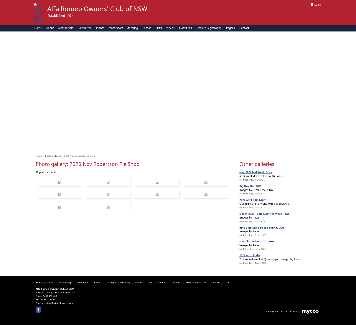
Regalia (230, 28)
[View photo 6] (108, 195)
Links (159, 28)
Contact (244, 28)
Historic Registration (209, 28)
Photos (146, 28)
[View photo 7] (157, 195)
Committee (85, 28)
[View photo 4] (206, 183)
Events (100, 28)
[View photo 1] (59, 183)
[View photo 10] (108, 207)
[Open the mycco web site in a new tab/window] (310, 312)
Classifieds (185, 28)
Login (317, 4)
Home (38, 28)
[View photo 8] (206, 195)
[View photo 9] (59, 207)
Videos (170, 28)
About (50, 28)
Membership (65, 28)
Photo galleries (53, 155)
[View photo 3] (157, 183)
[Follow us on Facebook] (38, 310)
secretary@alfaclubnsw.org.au (57, 303)
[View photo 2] (108, 183)
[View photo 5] (59, 195)
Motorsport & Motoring (123, 28)
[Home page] (39, 12)
